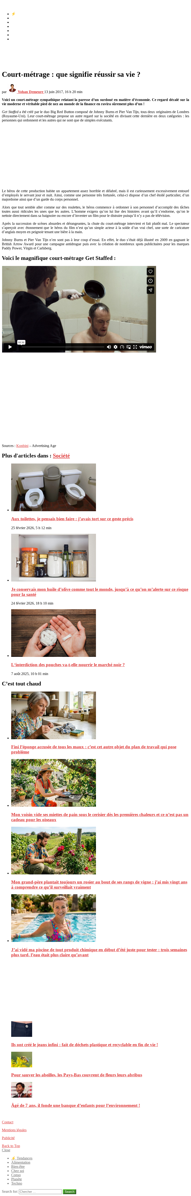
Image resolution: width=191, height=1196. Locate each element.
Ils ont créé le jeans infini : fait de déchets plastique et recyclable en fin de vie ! (84, 1044)
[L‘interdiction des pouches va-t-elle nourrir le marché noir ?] (100, 633)
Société (61, 456)
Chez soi (17, 26)
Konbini (22, 446)
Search (69, 1191)
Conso (16, 31)
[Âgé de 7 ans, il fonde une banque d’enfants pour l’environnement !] (100, 1090)
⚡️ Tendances (21, 14)
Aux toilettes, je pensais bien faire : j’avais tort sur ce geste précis (72, 518)
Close (6, 1150)
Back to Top (11, 1146)
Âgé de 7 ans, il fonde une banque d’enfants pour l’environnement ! (75, 1105)
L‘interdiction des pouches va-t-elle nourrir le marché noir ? (68, 664)
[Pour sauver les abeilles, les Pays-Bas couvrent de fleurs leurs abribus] (100, 1060)
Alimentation (20, 18)
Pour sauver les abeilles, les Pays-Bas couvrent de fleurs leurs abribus (76, 1074)
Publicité (8, 1138)
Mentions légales (14, 1130)
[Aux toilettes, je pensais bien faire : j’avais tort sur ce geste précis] (100, 488)
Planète (16, 35)
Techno (16, 39)
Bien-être (18, 22)
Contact (7, 1122)
